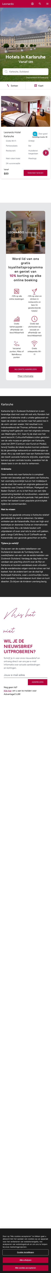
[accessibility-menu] (46, 153)
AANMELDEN (37, 682)
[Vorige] (2, 109)
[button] (32, 4)
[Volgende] (48, 109)
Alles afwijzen (25, 1260)
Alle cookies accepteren (25, 1268)
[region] (25, 1250)
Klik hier (8, 690)
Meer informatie (25, 376)
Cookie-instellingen (25, 1252)
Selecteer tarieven (35, 173)
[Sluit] (48, 148)
